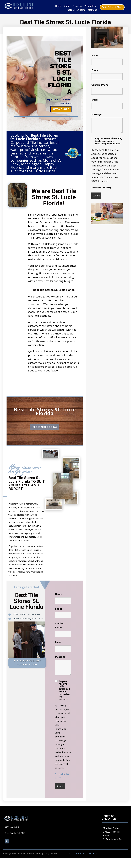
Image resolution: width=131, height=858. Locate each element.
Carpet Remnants (76, 10)
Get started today (44, 426)
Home (58, 6)
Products (89, 6)
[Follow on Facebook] (7, 841)
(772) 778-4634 (113, 7)
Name (58, 593)
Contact (92, 10)
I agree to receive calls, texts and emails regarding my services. (64, 690)
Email (58, 642)
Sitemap (93, 853)
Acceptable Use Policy (101, 188)
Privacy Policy (76, 853)
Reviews (77, 6)
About (67, 6)
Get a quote (61, 109)
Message (60, 656)
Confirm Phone (99, 84)
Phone (58, 608)
